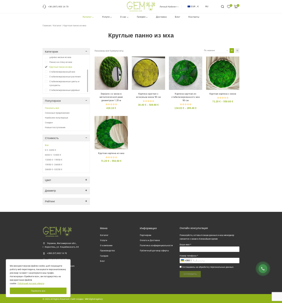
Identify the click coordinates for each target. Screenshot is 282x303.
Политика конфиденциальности (156, 245)
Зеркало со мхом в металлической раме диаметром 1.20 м (111, 97)
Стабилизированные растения (65, 76)
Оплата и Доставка (150, 240)
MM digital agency (94, 299)
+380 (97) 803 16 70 (57, 253)
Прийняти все (38, 291)
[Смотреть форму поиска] (222, 6)
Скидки (49, 122)
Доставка (161, 17)
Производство (107, 250)
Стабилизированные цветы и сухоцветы (64, 83)
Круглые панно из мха (60, 67)
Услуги (103, 240)
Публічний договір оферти (30, 283)
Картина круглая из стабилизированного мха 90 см (185, 97)
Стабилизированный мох (62, 72)
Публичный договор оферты (154, 250)
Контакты (193, 17)
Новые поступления (55, 127)
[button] (178, 6)
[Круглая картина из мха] (111, 132)
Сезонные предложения (57, 113)
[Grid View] (232, 50)
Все (47, 145)
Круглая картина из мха (111, 153)
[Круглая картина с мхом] (222, 73)
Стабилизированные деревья (64, 90)
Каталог (57, 25)
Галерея (104, 256)
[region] (38, 278)
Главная (47, 25)
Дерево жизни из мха (60, 57)
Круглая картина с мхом (222, 93)
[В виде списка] (237, 50)
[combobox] (186, 260)
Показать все (52, 108)
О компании (106, 245)
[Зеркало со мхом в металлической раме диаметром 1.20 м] (111, 73)
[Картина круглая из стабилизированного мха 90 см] (185, 73)
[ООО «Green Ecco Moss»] (141, 6)
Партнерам (145, 235)
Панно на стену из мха (60, 62)
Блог (177, 17)
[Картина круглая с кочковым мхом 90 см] (148, 73)
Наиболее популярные (56, 118)
